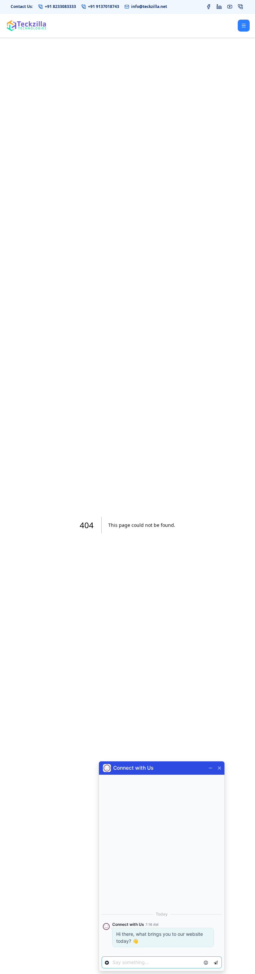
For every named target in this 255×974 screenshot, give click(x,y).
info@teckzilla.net (149, 6)
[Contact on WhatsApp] (240, 7)
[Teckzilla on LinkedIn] (219, 7)
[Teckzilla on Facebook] (208, 7)
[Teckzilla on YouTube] (230, 7)
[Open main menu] (244, 26)
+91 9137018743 (103, 6)
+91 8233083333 (60, 6)
